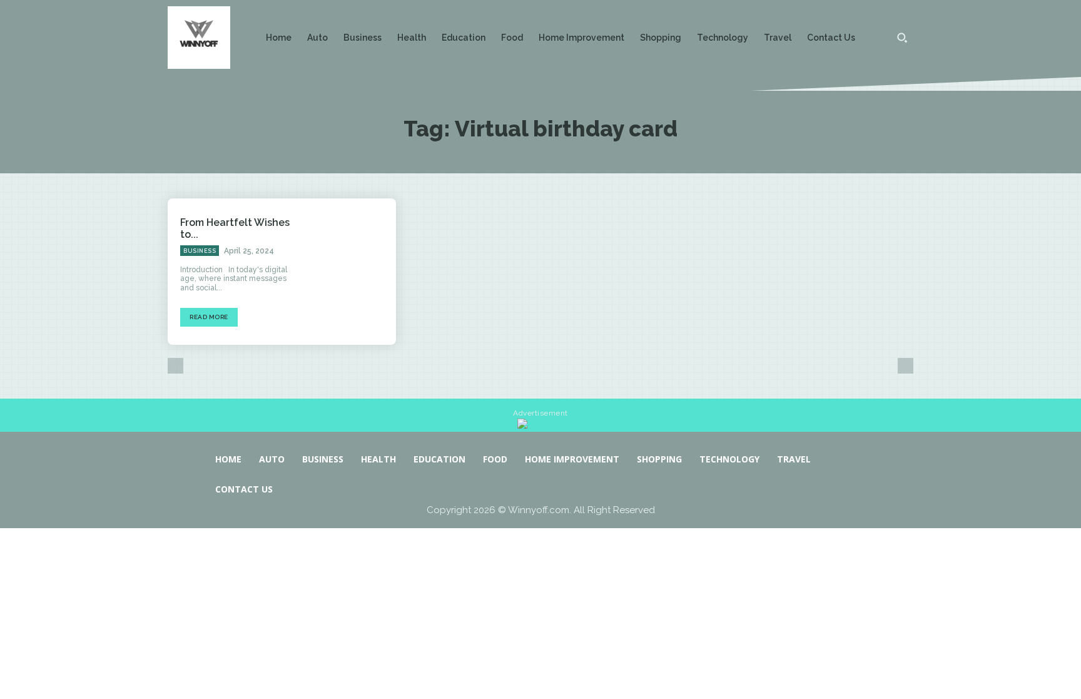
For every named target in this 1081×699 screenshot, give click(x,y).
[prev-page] (175, 366)
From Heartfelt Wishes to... (235, 228)
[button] (902, 37)
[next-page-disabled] (905, 366)
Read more (209, 317)
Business (199, 251)
